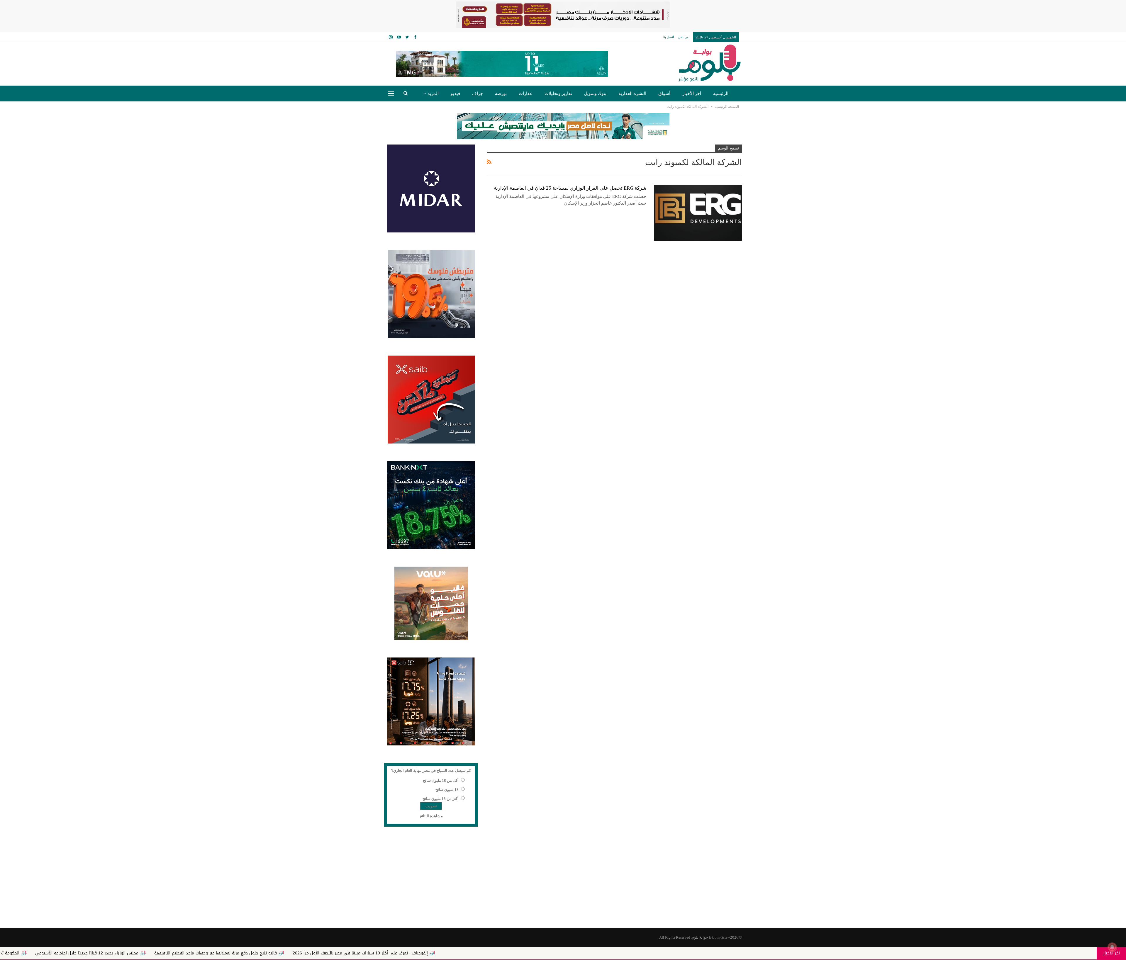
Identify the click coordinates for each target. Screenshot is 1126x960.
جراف (477, 93)
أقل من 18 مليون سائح (441, 780)
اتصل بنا (668, 37)
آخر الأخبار (691, 93)
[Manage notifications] (1112, 947)
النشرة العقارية (632, 93)
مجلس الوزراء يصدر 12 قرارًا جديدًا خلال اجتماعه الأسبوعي (189, 953)
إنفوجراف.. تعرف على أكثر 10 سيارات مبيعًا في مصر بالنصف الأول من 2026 (463, 953)
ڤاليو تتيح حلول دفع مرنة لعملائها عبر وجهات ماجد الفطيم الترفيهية (318, 953)
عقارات (526, 93)
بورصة (501, 93)
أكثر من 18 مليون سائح (441, 798)
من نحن (683, 37)
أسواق (664, 93)
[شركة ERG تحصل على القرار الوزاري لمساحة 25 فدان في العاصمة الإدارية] (698, 213)
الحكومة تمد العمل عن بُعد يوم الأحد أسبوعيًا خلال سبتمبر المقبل (64, 953)
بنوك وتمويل (595, 93)
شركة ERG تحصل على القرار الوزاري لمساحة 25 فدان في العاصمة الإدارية (570, 188)
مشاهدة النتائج (431, 816)
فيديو (455, 93)
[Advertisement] (563, 881)
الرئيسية (720, 93)
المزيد (433, 93)
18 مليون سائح (447, 789)
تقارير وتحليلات (558, 93)
